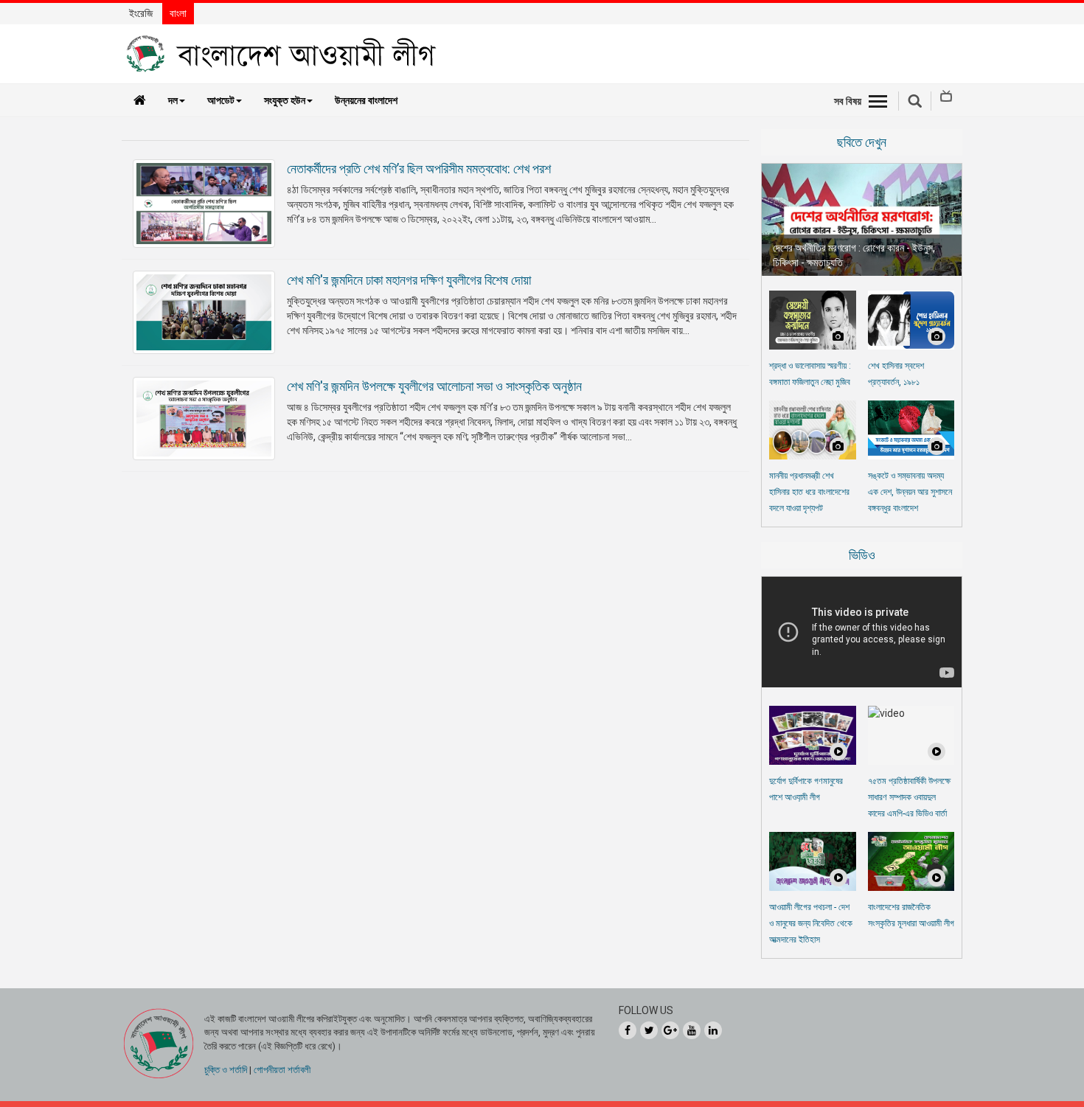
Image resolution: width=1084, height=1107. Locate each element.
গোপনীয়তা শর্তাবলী (282, 1069)
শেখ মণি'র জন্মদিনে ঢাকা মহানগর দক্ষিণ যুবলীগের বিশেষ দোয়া (409, 280)
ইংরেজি (141, 13)
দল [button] (173, 100)
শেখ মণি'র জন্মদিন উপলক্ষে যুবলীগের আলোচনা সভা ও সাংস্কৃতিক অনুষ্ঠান (434, 386)
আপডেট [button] (220, 100)
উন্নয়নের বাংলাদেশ (366, 100)
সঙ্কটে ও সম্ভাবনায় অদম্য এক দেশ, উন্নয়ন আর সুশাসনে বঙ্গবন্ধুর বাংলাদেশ (910, 492)
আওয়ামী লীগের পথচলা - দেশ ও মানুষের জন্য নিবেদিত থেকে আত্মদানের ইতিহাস (810, 923)
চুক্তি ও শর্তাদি (225, 1069)
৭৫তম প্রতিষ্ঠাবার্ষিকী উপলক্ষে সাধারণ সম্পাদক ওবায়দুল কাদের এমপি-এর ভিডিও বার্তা (909, 797)
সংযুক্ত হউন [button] (284, 100)
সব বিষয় (847, 101)
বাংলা (178, 13)
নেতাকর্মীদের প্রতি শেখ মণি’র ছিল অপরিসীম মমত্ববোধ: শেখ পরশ (419, 168)
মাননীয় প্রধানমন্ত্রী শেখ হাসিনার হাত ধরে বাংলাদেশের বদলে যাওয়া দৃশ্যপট (809, 492)
